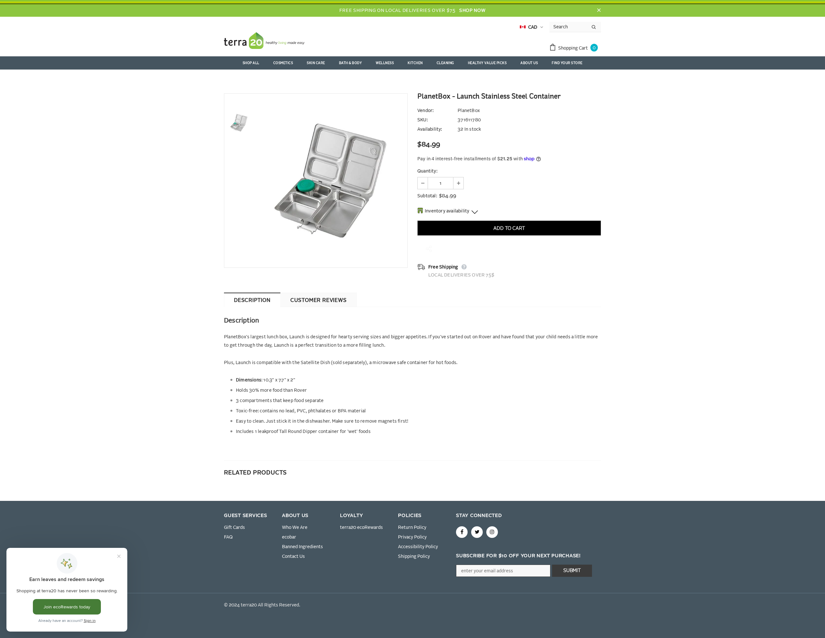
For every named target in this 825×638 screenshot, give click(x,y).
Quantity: (427, 171)
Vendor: (425, 110)
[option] (330, 180)
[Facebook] (462, 532)
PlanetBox (469, 110)
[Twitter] (477, 532)
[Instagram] (492, 532)
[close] (599, 10)
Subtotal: (427, 196)
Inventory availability (447, 211)
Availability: (429, 129)
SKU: (422, 120)
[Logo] (264, 42)
